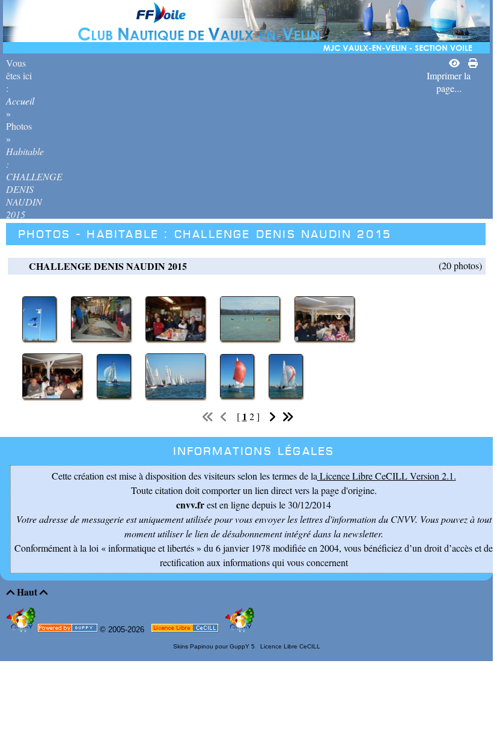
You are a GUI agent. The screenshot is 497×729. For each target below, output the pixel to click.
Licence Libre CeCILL (289, 646)
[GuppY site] (22, 629)
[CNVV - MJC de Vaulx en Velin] (246, 25)
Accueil (20, 100)
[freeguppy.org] (69, 630)
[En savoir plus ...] (186, 630)
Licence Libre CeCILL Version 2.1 (385, 475)
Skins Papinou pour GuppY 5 (215, 646)
